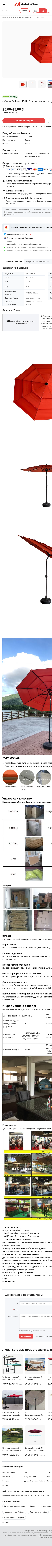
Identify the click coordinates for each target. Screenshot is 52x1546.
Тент (26, 1472)
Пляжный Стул (8, 1476)
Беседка (5, 1481)
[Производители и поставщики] (26, 4)
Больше (5, 1485)
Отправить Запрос (24, 121)
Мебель (13, 17)
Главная (5, 17)
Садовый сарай (8, 1472)
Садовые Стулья (30, 1476)
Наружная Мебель (25, 17)
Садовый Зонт (39, 17)
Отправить (26, 1336)
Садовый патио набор (38, 1512)
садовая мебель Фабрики (14, 1512)
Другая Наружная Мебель (34, 1481)
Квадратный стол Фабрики (14, 1506)
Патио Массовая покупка (14, 1517)
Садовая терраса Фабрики (40, 1506)
